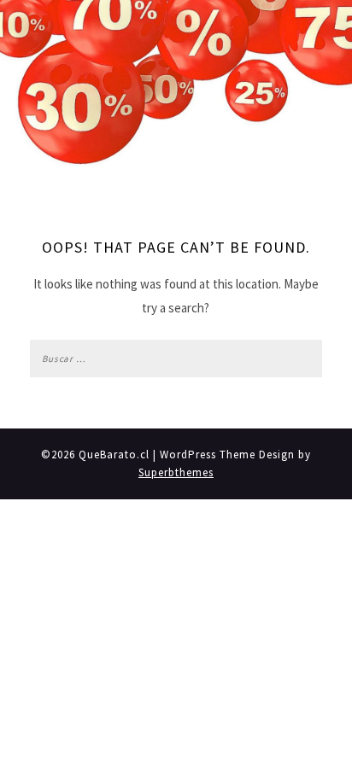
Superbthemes (176, 472)
